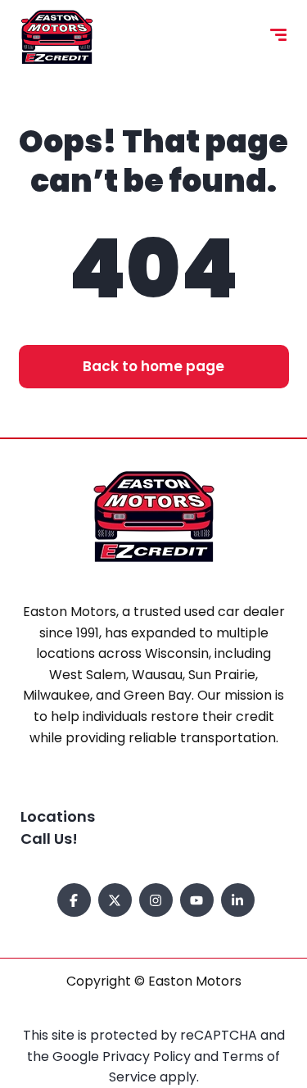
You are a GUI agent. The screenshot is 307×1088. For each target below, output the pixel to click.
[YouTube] (197, 900)
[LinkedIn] (238, 900)
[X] (115, 900)
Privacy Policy (148, 1056)
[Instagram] (156, 900)
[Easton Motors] (56, 37)
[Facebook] (74, 900)
